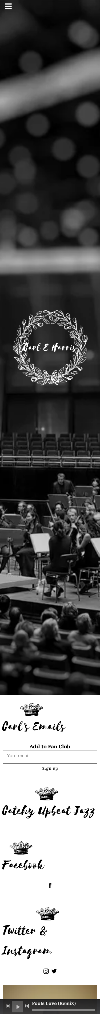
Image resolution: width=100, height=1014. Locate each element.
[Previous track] (7, 1006)
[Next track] (27, 1006)
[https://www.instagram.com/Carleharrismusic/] (46, 972)
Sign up (50, 768)
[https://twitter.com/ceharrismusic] (54, 972)
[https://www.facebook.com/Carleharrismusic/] (50, 886)
